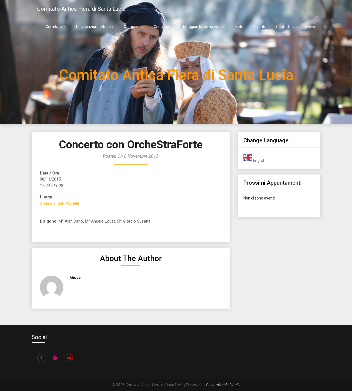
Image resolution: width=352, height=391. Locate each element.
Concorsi (161, 26)
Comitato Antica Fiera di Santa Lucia (81, 8)
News (310, 26)
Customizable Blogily (223, 385)
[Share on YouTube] (69, 358)
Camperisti (133, 26)
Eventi (259, 26)
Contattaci (285, 26)
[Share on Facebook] (41, 358)
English (258, 160)
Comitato (54, 26)
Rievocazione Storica (94, 26)
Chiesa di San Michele (59, 203)
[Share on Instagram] (55, 358)
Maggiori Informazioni (202, 26)
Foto (239, 26)
